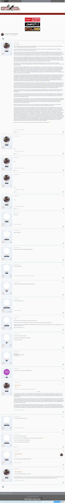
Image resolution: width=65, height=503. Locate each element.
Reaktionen (3, 53)
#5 (63, 195)
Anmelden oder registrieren (55, 1)
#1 (63, 42)
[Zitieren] (63, 132)
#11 (63, 298)
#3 (63, 157)
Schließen (62, 501)
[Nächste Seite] (5, 38)
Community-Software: (32, 496)
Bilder (2, 225)
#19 (63, 450)
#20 (63, 468)
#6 (63, 212)
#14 (63, 351)
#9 (63, 264)
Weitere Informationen (57, 501)
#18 (63, 434)
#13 (63, 333)
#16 (63, 382)
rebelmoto (21, 476)
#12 (63, 316)
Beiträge (3, 54)
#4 (63, 174)
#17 (63, 416)
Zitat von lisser (18, 385)
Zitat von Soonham (18, 471)
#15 (63, 368)
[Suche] (62, 1)
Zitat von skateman (18, 453)
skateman (7, 35)
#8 (63, 247)
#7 (63, 230)
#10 (63, 282)
